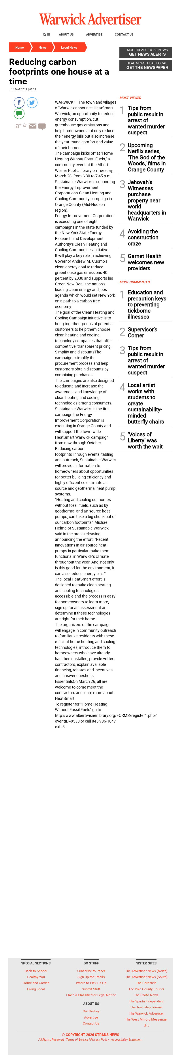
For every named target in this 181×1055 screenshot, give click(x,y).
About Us (66, 34)
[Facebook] (19, 102)
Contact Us (124, 34)
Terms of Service (77, 1039)
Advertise (94, 34)
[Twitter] (32, 102)
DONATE (161, 5)
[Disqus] (63, 787)
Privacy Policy (99, 1039)
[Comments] (19, 113)
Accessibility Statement (127, 1039)
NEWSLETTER (136, 5)
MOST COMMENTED (134, 282)
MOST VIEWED (130, 97)
